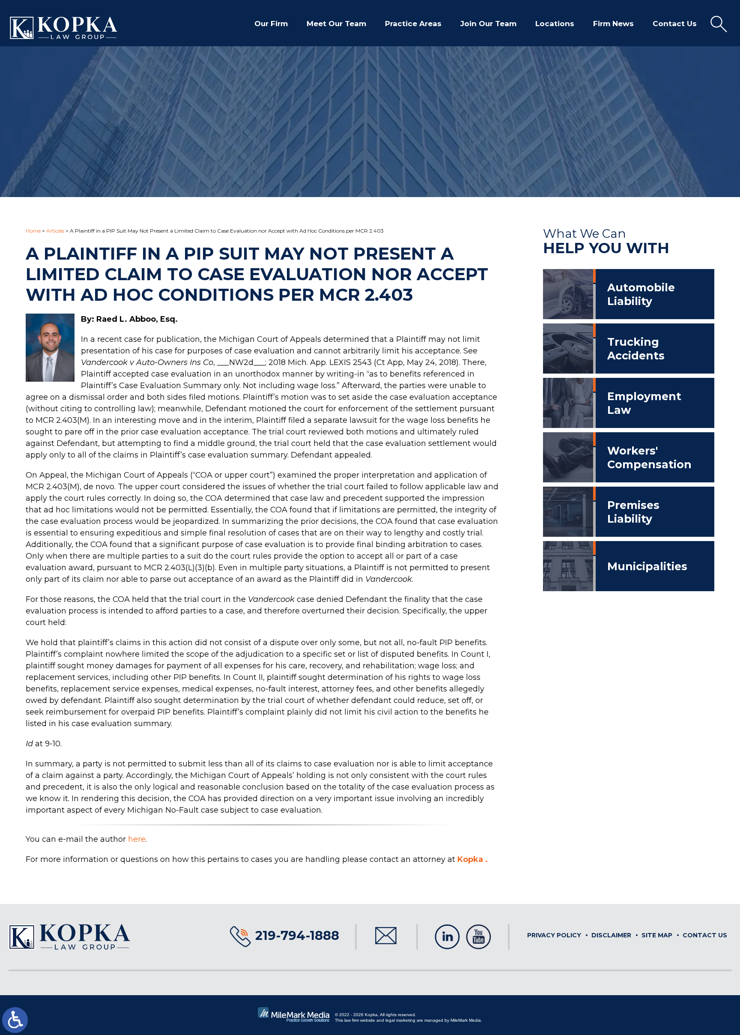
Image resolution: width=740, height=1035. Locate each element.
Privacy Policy (554, 935)
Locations (554, 23)
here (137, 839)
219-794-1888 (297, 935)
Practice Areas (413, 23)
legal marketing (400, 1020)
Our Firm (271, 23)
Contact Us (675, 23)
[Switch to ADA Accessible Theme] (15, 1020)
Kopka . (472, 859)
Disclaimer (611, 935)
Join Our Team (488, 23)
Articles (55, 230)
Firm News (613, 23)
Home (33, 230)
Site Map (657, 935)
